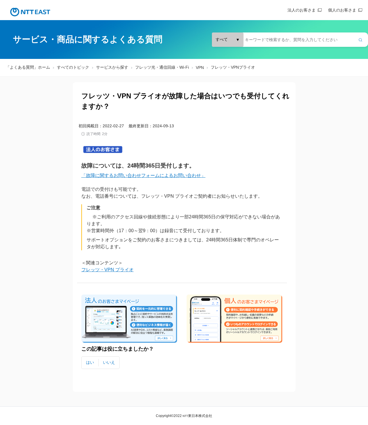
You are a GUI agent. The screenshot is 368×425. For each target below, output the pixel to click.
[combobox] (290, 39)
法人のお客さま (302, 10)
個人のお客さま (342, 10)
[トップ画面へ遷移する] (30, 12)
